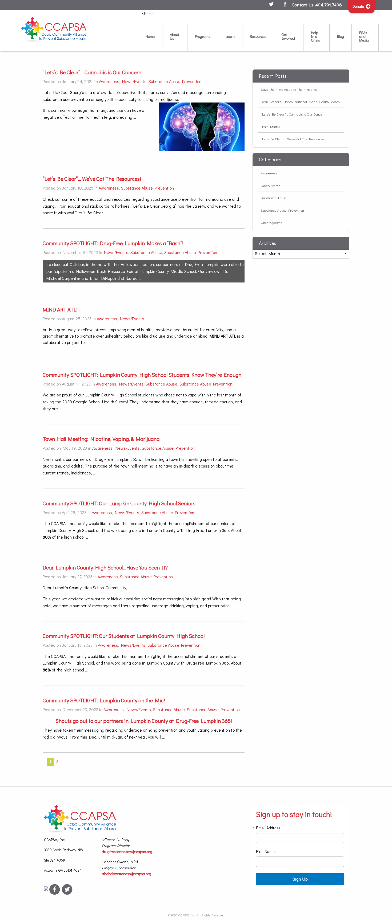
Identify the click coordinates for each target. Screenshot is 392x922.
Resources (258, 36)
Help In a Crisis (315, 36)
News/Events (134, 81)
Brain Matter (270, 126)
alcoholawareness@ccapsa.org (126, 873)
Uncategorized (271, 222)
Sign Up (300, 879)
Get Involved (288, 36)
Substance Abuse (146, 252)
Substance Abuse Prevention (175, 81)
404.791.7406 (328, 5)
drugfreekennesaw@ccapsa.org (127, 851)
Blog (340, 36)
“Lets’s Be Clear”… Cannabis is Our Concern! (293, 114)
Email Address (268, 828)
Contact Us (303, 5)
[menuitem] (150, 37)
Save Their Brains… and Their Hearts (289, 89)
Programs (202, 36)
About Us (174, 36)
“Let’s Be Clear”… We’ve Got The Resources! (293, 139)
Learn (230, 36)
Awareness (109, 81)
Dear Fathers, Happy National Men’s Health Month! (301, 101)
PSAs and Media (364, 36)
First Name (265, 851)
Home (150, 36)
